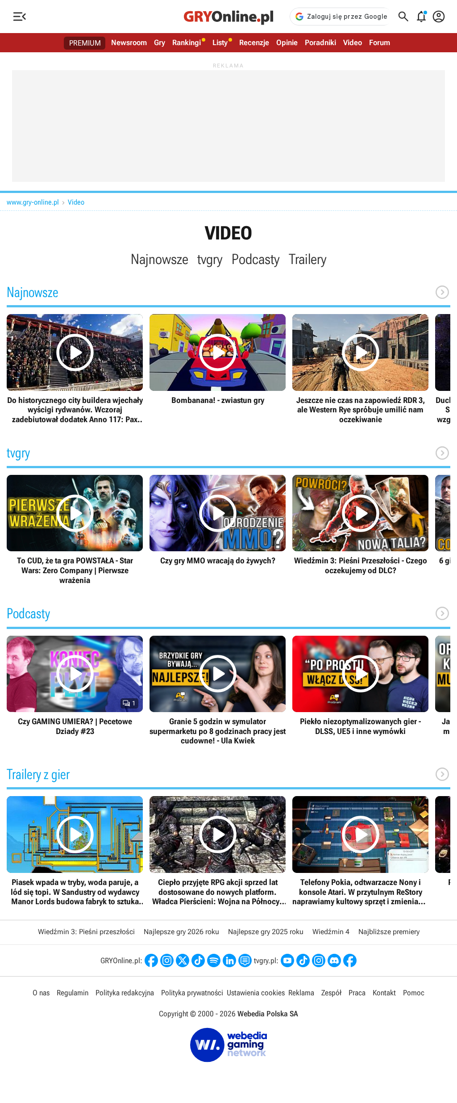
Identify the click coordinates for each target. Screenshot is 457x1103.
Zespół (331, 992)
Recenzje (254, 42)
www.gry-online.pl (33, 202)
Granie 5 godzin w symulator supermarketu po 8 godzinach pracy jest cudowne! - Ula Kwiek (218, 691)
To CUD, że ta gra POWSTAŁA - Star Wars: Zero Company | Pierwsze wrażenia (75, 530)
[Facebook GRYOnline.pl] (151, 960)
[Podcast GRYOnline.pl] (213, 960)
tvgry (210, 259)
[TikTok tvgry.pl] (303, 960)
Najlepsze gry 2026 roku (181, 931)
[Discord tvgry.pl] (334, 960)
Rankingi (186, 42)
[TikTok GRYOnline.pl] (198, 960)
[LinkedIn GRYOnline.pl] (229, 960)
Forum (379, 42)
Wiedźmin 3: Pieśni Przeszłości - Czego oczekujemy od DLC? (360, 525)
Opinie (287, 42)
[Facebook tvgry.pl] (350, 960)
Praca (357, 992)
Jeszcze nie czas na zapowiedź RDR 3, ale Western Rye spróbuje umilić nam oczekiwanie (360, 369)
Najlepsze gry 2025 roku (265, 931)
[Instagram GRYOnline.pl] (167, 960)
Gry (159, 42)
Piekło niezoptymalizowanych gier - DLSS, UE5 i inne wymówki (360, 686)
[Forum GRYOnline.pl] (245, 960)
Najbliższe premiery (389, 931)
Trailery (308, 259)
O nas (41, 992)
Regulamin (72, 992)
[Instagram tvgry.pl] (318, 960)
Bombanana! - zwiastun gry (218, 359)
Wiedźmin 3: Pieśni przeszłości (86, 931)
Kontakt (384, 992)
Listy (220, 42)
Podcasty (256, 259)
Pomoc (413, 992)
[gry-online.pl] (228, 16)
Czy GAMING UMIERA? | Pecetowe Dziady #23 (75, 686)
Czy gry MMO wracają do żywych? (218, 520)
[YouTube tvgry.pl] (287, 960)
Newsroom (129, 42)
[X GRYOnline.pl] (182, 960)
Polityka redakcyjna (125, 992)
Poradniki (320, 42)
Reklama (301, 992)
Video (352, 42)
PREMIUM (85, 42)
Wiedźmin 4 (330, 931)
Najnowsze (159, 259)
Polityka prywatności (192, 992)
